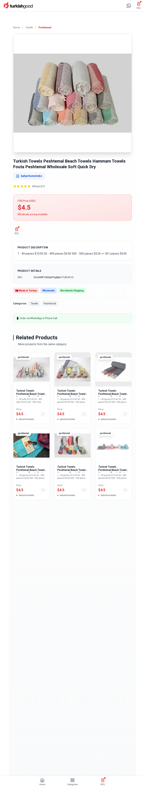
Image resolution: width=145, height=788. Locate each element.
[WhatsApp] (128, 5)
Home (16, 27)
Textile (29, 27)
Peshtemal (45, 27)
